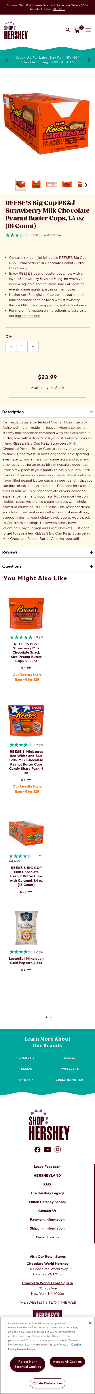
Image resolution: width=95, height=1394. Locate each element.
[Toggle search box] (68, 30)
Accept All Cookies (67, 1362)
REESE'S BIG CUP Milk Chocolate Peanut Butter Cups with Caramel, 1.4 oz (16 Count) (26, 876)
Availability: (40, 388)
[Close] (90, 1323)
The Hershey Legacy (47, 1193)
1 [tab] (46, 1017)
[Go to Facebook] (37, 1150)
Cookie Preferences (47, 1383)
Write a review (52, 235)
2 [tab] (51, 1017)
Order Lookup (47, 1237)
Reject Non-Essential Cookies (27, 1364)
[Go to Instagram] (58, 1149)
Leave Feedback (47, 1167)
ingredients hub (27, 316)
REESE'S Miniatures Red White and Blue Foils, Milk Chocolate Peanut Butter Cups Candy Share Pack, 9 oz (26, 762)
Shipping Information (47, 1228)
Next (89, 60)
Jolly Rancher (69, 1080)
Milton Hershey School (47, 1202)
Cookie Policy (26, 1349)
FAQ (47, 1184)
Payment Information (47, 1219)
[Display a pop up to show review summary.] (41, 857)
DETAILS (59, 9)
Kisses (69, 1058)
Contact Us (47, 1211)
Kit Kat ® (25, 1080)
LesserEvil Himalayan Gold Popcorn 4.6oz (26, 960)
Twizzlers (69, 1069)
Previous (6, 60)
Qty (9, 336)
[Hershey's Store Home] (16, 30)
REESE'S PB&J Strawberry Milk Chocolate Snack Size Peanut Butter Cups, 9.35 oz (26, 652)
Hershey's (25, 1058)
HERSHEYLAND (47, 1175)
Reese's (25, 1069)
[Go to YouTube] (47, 1149)
